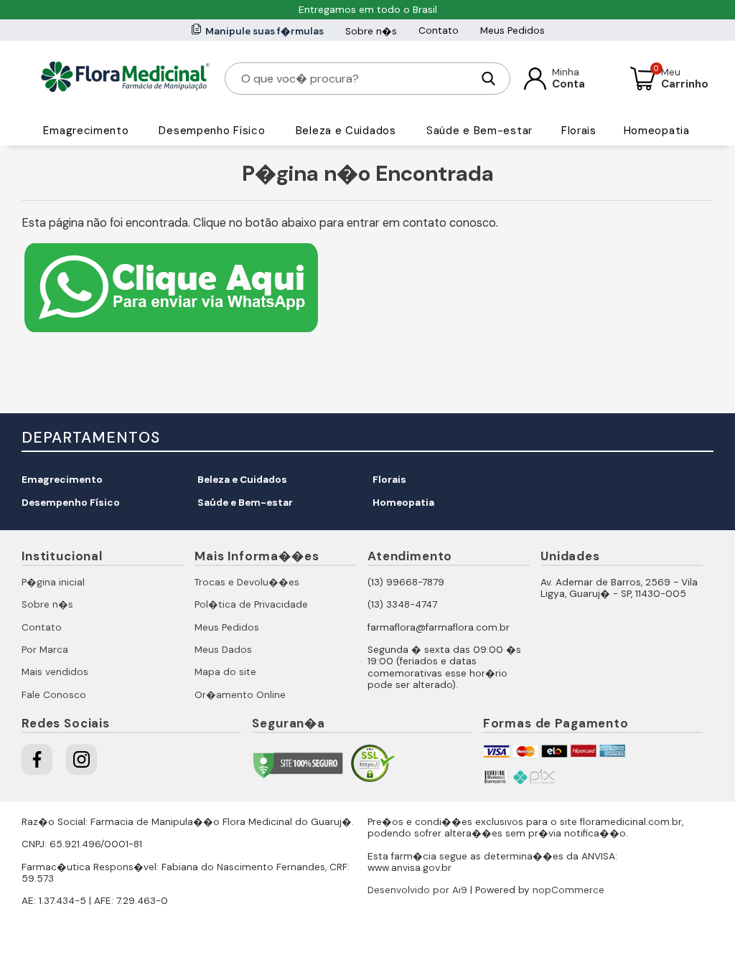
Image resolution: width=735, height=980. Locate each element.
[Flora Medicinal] (125, 78)
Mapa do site (225, 672)
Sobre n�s (371, 31)
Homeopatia (657, 130)
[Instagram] (81, 759)
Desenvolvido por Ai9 (417, 890)
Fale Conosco (54, 695)
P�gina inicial (53, 582)
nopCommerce (568, 890)
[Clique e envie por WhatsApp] (171, 334)
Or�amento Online (240, 695)
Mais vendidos (55, 672)
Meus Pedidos (512, 30)
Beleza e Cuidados (346, 130)
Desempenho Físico (212, 130)
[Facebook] (37, 759)
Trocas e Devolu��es (247, 582)
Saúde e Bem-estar (479, 130)
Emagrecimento (85, 130)
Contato (438, 30)
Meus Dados (223, 650)
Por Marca (45, 650)
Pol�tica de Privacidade (251, 604)
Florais (578, 130)
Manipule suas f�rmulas (264, 31)
